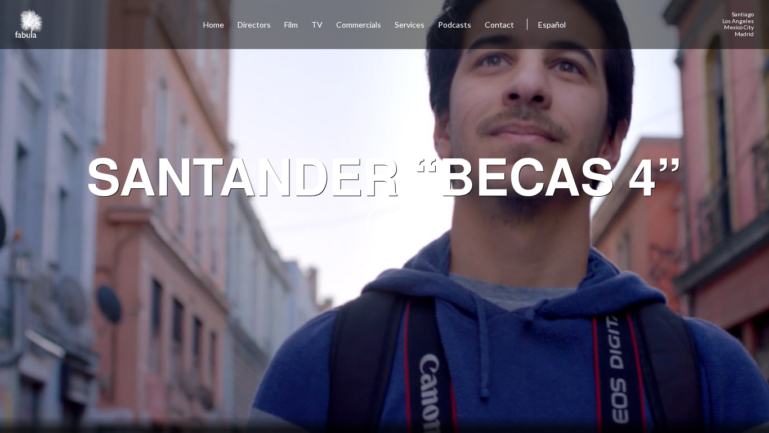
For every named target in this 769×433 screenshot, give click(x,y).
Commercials (358, 24)
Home (213, 24)
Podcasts (454, 24)
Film (291, 24)
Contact (500, 24)
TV (317, 24)
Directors (254, 24)
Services (409, 24)
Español (552, 24)
